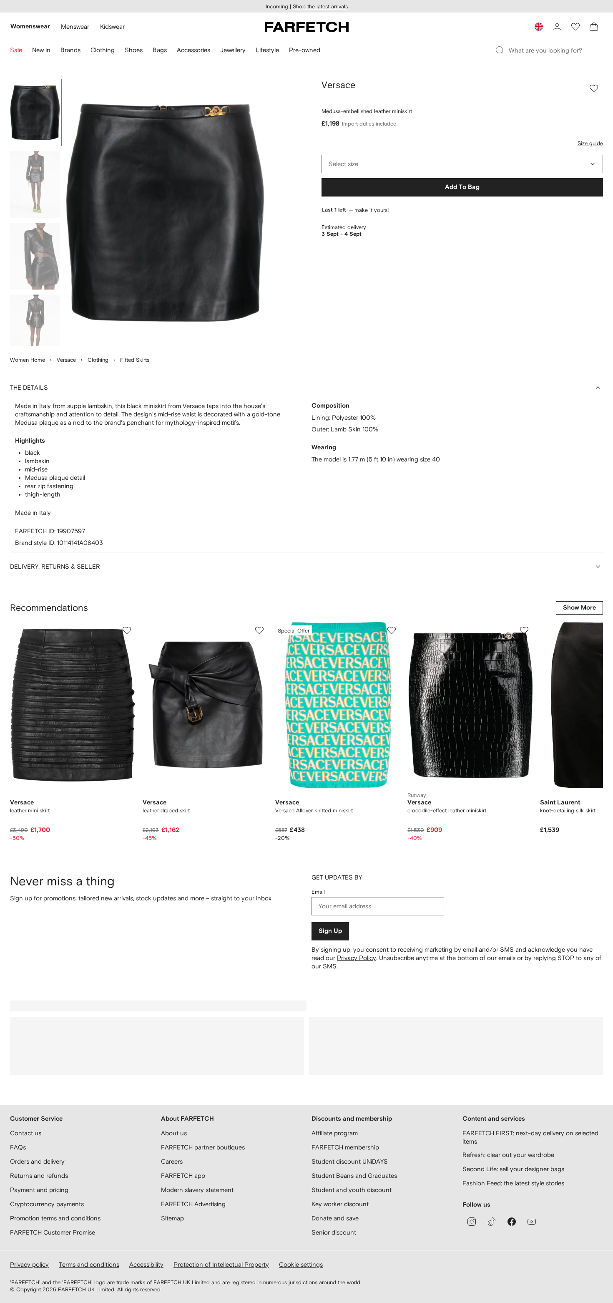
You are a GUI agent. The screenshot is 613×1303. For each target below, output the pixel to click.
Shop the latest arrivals (320, 6)
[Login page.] (557, 27)
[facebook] (511, 1221)
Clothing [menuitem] (102, 50)
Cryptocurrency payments (47, 1204)
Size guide (590, 143)
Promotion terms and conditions (55, 1218)
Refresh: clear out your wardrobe (508, 1155)
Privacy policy (29, 1264)
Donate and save (335, 1218)
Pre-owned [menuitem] (304, 50)
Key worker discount (340, 1204)
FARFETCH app (183, 1175)
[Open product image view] (165, 212)
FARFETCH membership (345, 1147)
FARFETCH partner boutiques (203, 1147)
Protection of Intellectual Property (221, 1264)
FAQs (18, 1147)
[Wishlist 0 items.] (575, 27)
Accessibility (146, 1264)
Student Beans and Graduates (354, 1175)
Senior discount (334, 1232)
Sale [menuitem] (16, 50)
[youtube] (532, 1221)
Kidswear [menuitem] (112, 26)
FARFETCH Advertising (193, 1204)
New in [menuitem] (41, 50)
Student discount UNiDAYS (350, 1161)
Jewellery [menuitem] (233, 50)
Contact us (25, 1133)
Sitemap (172, 1218)
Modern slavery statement (197, 1190)
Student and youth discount (352, 1190)
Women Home (27, 360)
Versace (66, 360)
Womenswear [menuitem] (30, 26)
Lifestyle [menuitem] (267, 50)
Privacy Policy (356, 958)
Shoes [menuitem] (134, 50)
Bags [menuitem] (160, 50)
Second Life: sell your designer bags (513, 1169)
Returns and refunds (39, 1175)
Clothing (98, 360)
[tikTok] (491, 1221)
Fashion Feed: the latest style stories (513, 1183)
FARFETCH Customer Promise (52, 1232)
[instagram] (471, 1221)
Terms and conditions (89, 1264)
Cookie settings (301, 1264)
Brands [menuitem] (70, 50)
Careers (172, 1161)
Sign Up (330, 931)
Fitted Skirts (134, 360)
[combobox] (462, 164)
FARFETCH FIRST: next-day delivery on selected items (530, 1137)
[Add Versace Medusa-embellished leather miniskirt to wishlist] (594, 88)
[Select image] (35, 112)
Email (318, 892)
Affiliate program (335, 1133)
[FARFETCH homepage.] (307, 26)
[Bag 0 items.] (594, 27)
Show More (579, 608)
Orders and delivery (37, 1161)
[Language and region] (539, 27)
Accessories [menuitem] (193, 50)
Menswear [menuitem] (75, 26)
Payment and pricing (39, 1190)
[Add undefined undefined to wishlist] (127, 630)
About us (174, 1133)
